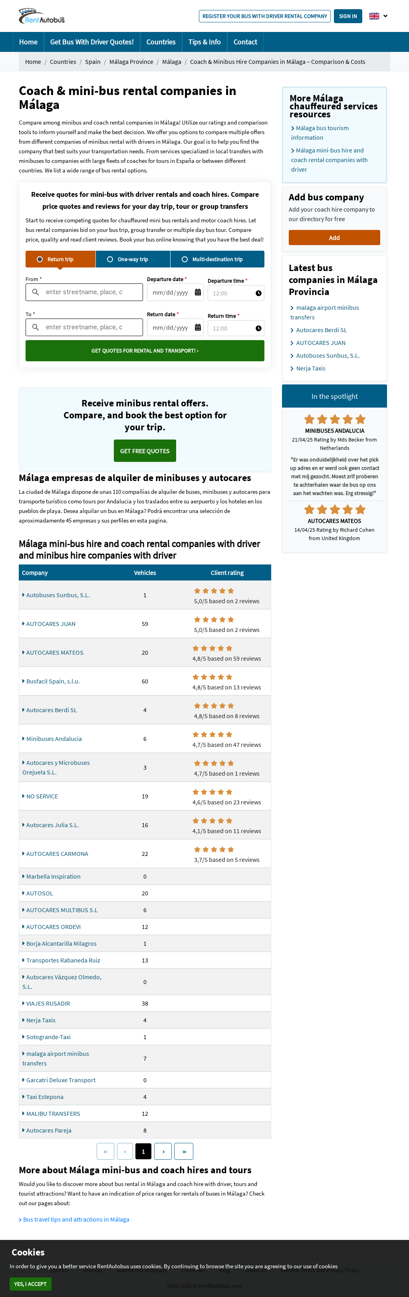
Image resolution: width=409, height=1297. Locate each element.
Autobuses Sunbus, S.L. (58, 595)
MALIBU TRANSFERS (53, 1113)
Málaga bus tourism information (320, 132)
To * (30, 314)
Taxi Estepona (45, 1097)
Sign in (348, 16)
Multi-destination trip (218, 259)
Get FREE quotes (145, 451)
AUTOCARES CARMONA (57, 853)
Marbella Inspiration (53, 876)
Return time (224, 315)
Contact (245, 41)
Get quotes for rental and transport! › (145, 350)
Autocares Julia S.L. (52, 825)
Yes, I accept (30, 1283)
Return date (163, 314)
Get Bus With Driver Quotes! (92, 41)
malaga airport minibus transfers (55, 1058)
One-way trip (133, 259)
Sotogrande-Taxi (48, 1037)
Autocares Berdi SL (51, 710)
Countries (161, 41)
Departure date (167, 279)
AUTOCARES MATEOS (54, 652)
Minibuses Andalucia (54, 739)
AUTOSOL (39, 893)
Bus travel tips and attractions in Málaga (76, 1219)
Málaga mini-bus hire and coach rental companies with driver (329, 159)
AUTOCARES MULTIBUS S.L (62, 910)
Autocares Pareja (48, 1130)
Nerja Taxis (41, 1020)
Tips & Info (205, 41)
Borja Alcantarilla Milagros (61, 943)
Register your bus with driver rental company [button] (265, 16)
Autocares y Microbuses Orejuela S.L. (56, 767)
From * (34, 279)
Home (28, 41)
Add (334, 238)
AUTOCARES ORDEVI (53, 927)
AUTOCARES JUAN (50, 624)
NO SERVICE (42, 796)
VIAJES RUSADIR (48, 1003)
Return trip (60, 259)
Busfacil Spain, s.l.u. (53, 681)
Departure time (228, 280)
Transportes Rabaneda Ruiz (63, 960)
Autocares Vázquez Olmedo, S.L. (61, 981)
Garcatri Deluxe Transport (60, 1080)
